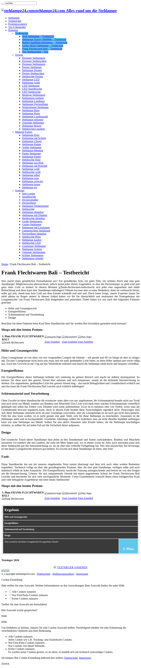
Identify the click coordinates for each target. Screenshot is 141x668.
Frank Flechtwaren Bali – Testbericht (42, 48)
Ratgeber (13, 30)
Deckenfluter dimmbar (34, 233)
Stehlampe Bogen (31, 125)
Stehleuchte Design (32, 76)
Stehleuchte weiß (31, 172)
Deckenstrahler (30, 199)
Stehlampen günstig (32, 258)
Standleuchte (29, 196)
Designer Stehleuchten (34, 61)
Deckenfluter (29, 202)
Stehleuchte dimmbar (33, 218)
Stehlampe (14, 17)
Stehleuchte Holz (31, 159)
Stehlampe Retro (31, 113)
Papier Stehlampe (31, 153)
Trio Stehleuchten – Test (35, 51)
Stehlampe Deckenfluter (35, 104)
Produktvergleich (17, 24)
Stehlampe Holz (30, 135)
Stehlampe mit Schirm (34, 138)
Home (4, 264)
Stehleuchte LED (31, 243)
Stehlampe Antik (31, 82)
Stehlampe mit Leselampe (36, 227)
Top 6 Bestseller (17, 27)
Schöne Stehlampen (33, 255)
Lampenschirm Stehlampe (36, 230)
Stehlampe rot (29, 187)
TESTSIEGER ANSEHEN (72, 567)
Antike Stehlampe (31, 147)
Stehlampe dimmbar (33, 212)
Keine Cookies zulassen (25, 598)
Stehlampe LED (31, 79)
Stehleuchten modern (33, 128)
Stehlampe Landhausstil (35, 116)
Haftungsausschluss (63, 573)
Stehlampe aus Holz (33, 162)
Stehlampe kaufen (31, 239)
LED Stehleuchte (31, 91)
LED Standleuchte (32, 88)
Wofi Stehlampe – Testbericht (38, 36)
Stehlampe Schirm (32, 249)
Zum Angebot (52, 341)
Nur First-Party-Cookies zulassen (30, 595)
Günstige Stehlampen (33, 252)
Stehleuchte (28, 209)
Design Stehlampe (32, 67)
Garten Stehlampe (31, 224)
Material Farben (23, 132)
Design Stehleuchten (33, 73)
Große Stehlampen (32, 221)
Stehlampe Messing (32, 150)
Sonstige (19, 190)
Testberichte (14, 21)
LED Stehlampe (31, 85)
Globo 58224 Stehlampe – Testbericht (42, 45)
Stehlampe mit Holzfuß (34, 165)
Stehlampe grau (30, 178)
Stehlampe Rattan (31, 144)
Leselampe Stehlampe (34, 246)
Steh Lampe (28, 193)
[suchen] (2, 3)
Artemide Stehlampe (33, 122)
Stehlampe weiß (30, 169)
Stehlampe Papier (31, 156)
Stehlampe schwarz (32, 181)
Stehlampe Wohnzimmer (35, 206)
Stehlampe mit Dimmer (34, 215)
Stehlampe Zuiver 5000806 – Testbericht (44, 39)
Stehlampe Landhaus (33, 101)
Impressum (82, 573)
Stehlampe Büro (31, 110)
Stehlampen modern (33, 98)
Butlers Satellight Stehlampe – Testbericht (44, 42)
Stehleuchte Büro (31, 236)
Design (19, 54)
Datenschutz (43, 573)
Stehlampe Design (32, 70)
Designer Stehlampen (33, 58)
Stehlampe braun (31, 184)
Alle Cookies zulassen (24, 591)
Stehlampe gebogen (32, 119)
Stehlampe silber (31, 175)
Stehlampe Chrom (32, 141)
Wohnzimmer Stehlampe (35, 107)
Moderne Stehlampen (33, 95)
